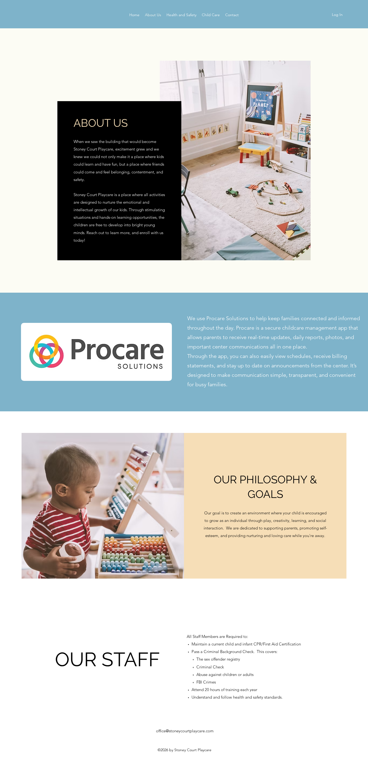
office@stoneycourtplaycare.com (185, 730)
